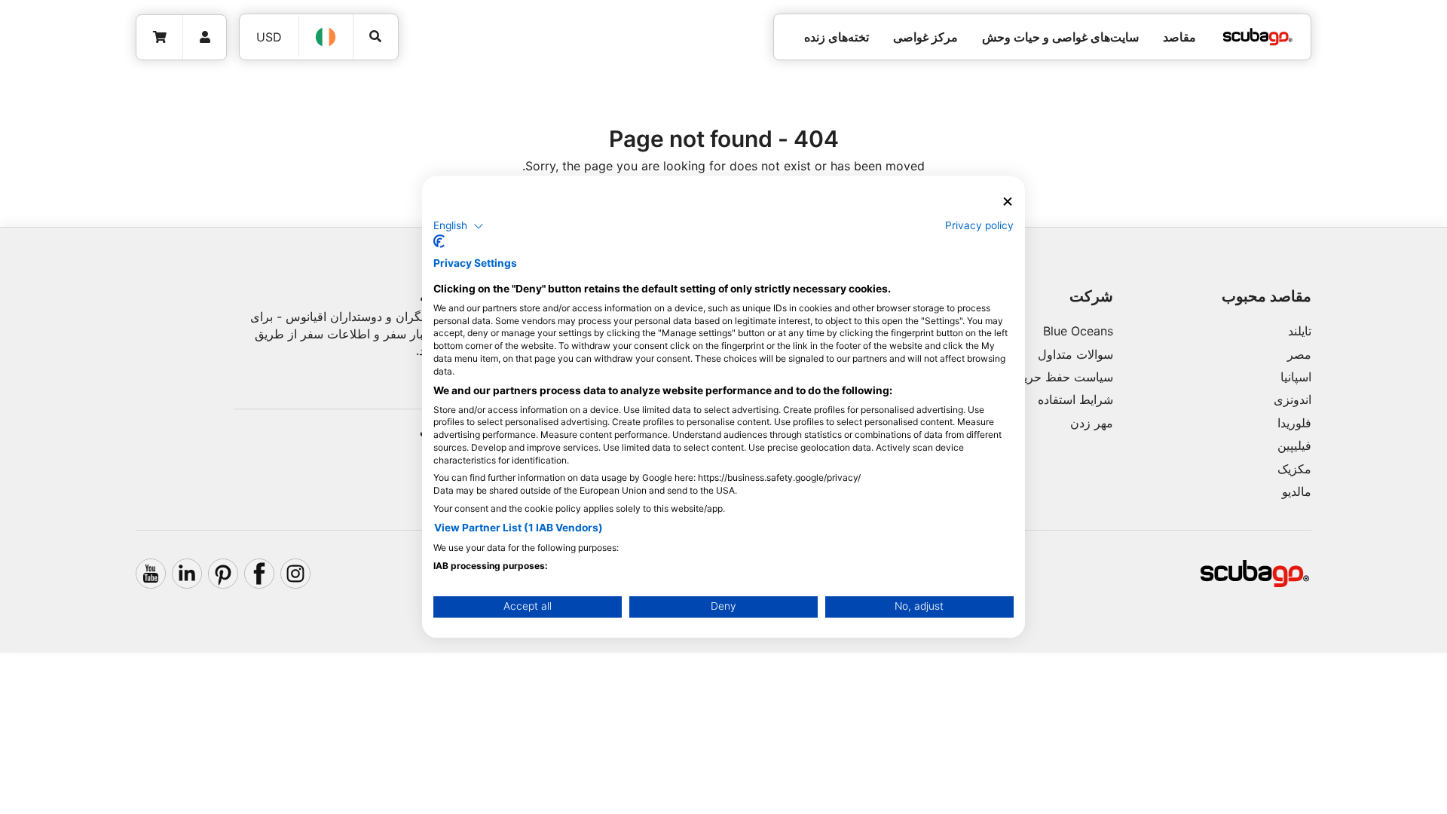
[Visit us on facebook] (259, 573)
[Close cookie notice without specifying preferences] (1008, 201)
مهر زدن (1091, 422)
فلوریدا (1294, 422)
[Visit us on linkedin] (187, 573)
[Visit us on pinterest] (223, 573)
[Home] (1258, 37)
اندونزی (1292, 399)
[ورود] (204, 37)
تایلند (1299, 330)
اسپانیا (1295, 376)
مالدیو (1296, 491)
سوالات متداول (1075, 354)
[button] (458, 226)
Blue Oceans (1078, 330)
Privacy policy (979, 225)
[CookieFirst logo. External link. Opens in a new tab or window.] (439, 242)
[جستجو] (375, 36)
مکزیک (1294, 468)
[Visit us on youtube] (151, 573)
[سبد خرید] (159, 37)
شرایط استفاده (1075, 399)
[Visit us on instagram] (295, 573)
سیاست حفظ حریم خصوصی (1040, 376)
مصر (1299, 354)
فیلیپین (1294, 445)
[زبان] (326, 37)
